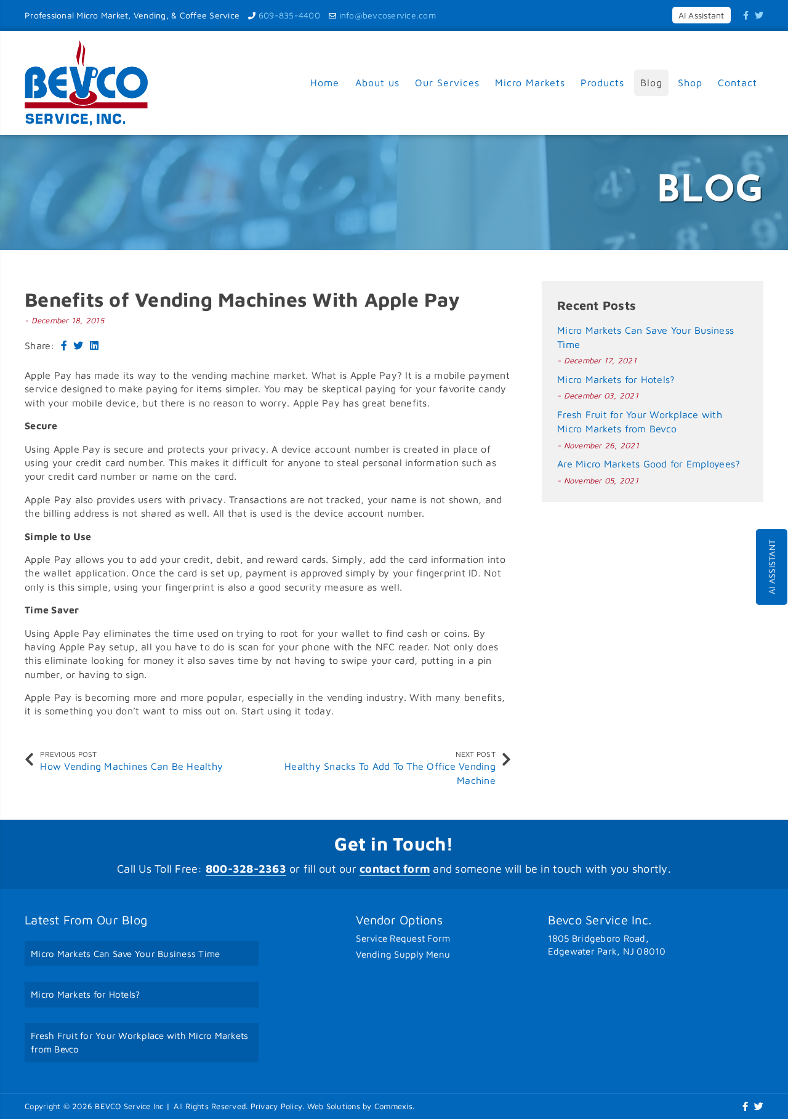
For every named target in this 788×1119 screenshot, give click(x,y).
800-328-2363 (246, 868)
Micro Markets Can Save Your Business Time (125, 953)
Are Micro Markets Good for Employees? (648, 463)
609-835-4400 (289, 15)
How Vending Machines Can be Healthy (131, 766)
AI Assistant (771, 566)
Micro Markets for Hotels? (616, 379)
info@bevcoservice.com (387, 15)
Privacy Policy (277, 1106)
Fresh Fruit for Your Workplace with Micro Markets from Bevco (139, 1042)
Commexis (393, 1106)
